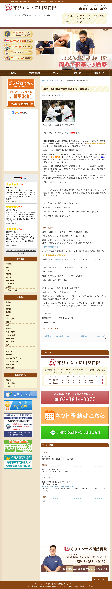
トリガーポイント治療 (14, 361)
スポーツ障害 (10, 332)
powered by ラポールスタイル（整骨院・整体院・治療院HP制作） (74, 586)
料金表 (8, 380)
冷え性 (8, 328)
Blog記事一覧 (47, 80)
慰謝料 (8, 274)
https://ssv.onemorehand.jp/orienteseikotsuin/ (58, 486)
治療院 (8, 312)
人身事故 (9, 287)
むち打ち (9, 277)
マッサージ (10, 348)
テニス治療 (10, 341)
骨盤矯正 (9, 355)
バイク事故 (10, 284)
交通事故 (9, 264)
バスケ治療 (10, 338)
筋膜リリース (10, 364)
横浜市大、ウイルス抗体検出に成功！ (58, 336)
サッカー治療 (10, 335)
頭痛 (7, 325)
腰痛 (7, 315)
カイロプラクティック (14, 358)
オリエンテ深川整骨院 (55, 584)
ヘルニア (9, 351)
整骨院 (8, 305)
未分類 (55, 80)
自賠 (7, 267)
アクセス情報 (10, 383)
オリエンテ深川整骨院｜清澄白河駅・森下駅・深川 (48, 1)
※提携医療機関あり (50, 247)
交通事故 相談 (11, 290)
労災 (7, 270)
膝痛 (7, 345)
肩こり (8, 322)
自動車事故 (10, 280)
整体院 (8, 309)
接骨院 (8, 302)
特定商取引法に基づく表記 (41, 586)
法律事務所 (59, 259)
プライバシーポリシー (23, 586)
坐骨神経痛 (10, 368)
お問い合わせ (10, 386)
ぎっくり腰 (10, 319)
